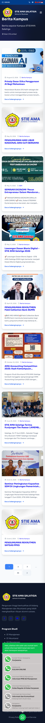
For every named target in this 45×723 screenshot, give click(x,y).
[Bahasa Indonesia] (42, 2)
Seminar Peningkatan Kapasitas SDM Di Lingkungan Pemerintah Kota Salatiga (22, 485)
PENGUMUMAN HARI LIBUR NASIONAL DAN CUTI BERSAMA (22, 141)
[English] (40, 2)
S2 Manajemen (13, 642)
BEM (20, 186)
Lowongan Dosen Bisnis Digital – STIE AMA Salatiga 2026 (22, 249)
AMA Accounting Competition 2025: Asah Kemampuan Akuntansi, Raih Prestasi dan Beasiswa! (21, 367)
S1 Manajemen (13, 634)
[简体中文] (36, 2)
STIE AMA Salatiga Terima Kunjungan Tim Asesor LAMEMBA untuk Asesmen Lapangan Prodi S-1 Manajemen (22, 426)
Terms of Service (29, 717)
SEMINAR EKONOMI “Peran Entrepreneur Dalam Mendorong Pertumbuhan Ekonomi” (22, 191)
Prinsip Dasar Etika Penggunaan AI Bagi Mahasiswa (22, 82)
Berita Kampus (27, 77)
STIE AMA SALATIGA (25, 11)
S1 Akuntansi (12, 638)
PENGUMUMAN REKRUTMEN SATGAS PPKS (20, 543)
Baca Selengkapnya (13, 99)
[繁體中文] (38, 2)
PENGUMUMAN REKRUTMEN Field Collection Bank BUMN (20, 308)
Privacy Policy (14, 717)
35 (18, 573)
